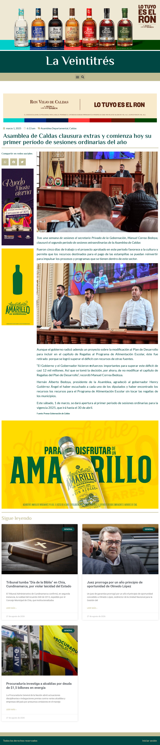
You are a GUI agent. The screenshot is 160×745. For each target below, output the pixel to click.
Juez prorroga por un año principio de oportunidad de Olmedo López (114, 584)
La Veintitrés (80, 62)
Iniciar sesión (149, 740)
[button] (77, 76)
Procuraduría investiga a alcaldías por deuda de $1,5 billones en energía (39, 685)
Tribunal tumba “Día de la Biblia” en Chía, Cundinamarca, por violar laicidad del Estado (38, 584)
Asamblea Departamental (54, 128)
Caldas (73, 128)
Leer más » (11, 608)
